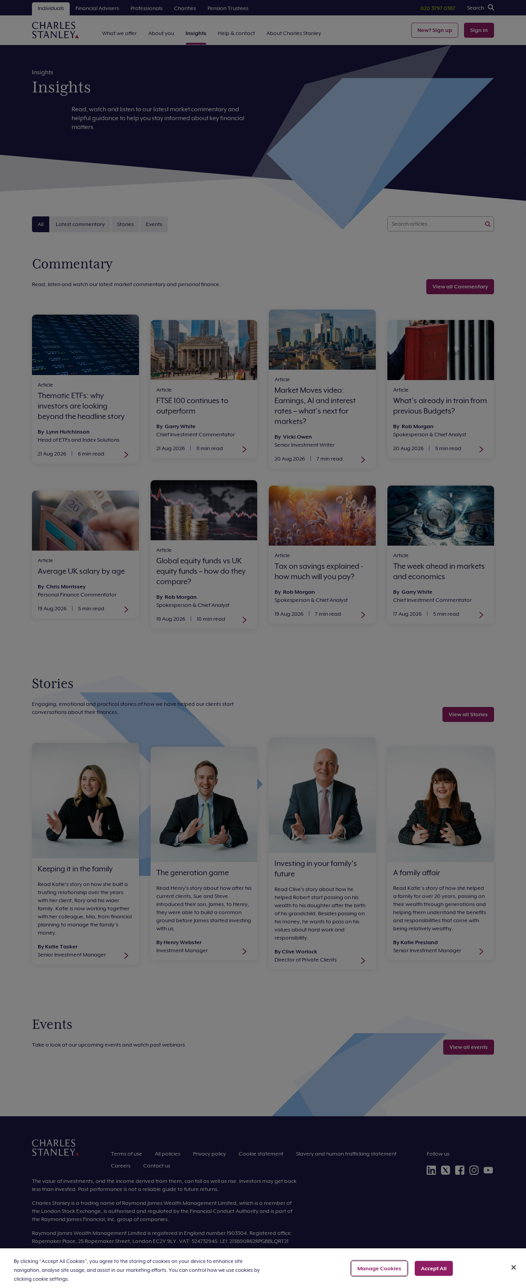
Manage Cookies (379, 1268)
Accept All (434, 1268)
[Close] (513, 1267)
